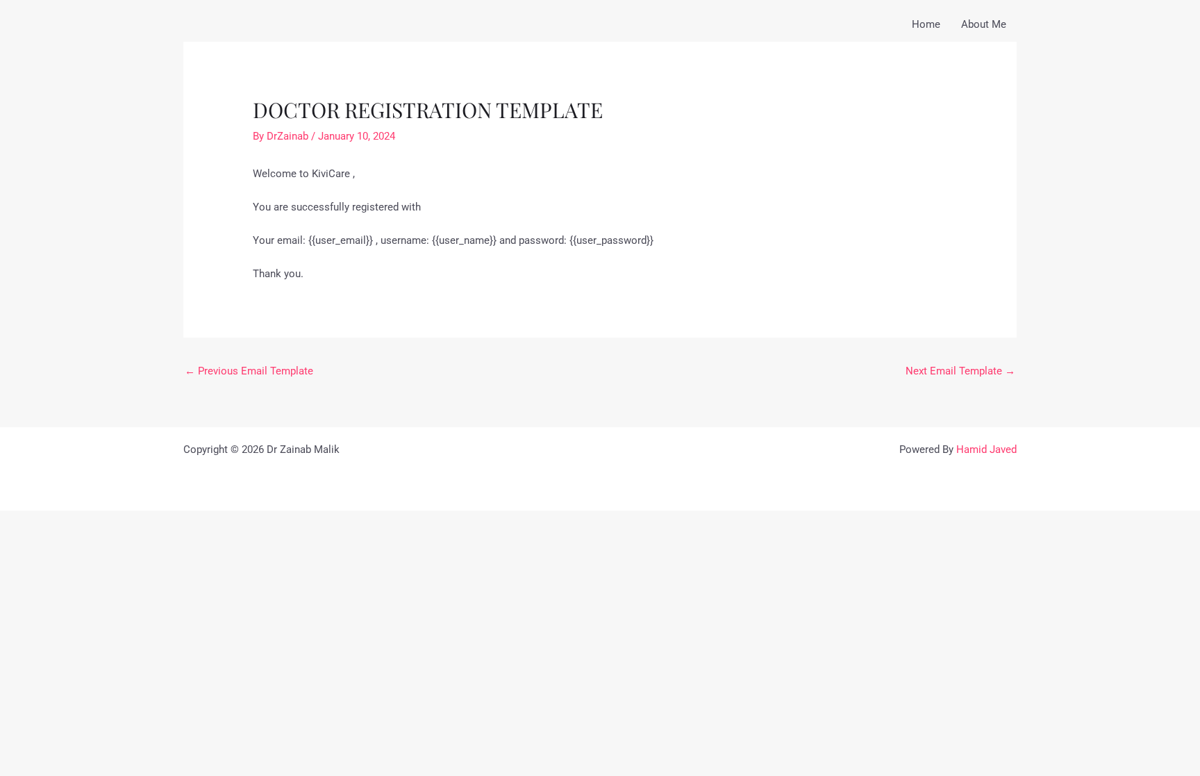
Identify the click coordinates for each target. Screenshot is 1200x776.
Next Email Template (960, 371)
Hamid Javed (986, 449)
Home (926, 24)
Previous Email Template (249, 371)
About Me (983, 24)
